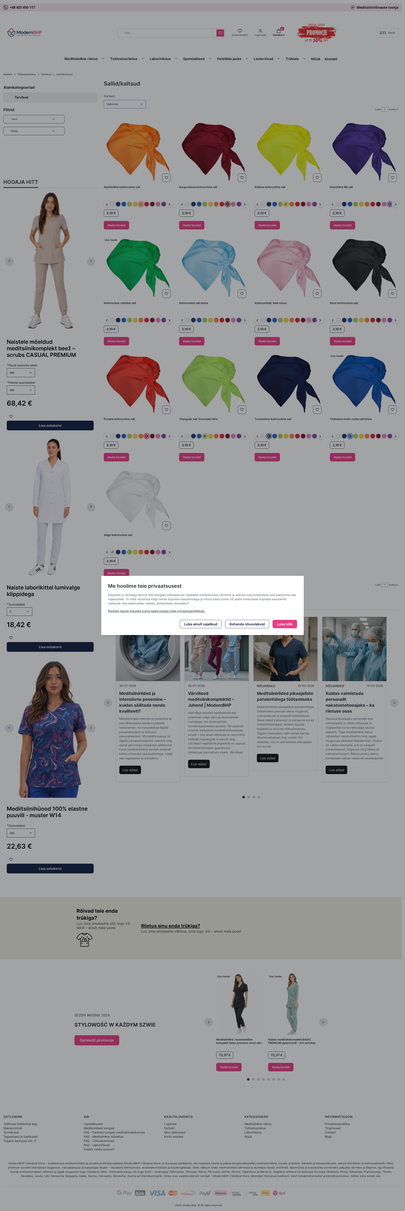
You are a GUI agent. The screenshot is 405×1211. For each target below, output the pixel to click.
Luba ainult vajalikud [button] (200, 624)
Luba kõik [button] (285, 624)
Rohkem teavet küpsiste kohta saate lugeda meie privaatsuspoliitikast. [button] (156, 611)
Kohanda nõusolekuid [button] (247, 624)
